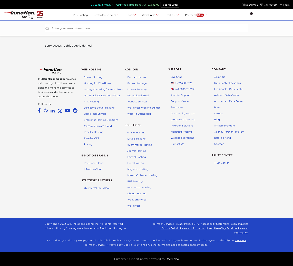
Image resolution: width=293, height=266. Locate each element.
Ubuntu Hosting (136, 193)
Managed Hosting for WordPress (103, 89)
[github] (46, 110)
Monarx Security (137, 89)
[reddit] (75, 110)
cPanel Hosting (136, 132)
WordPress (133, 205)
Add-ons (132, 69)
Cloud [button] (129, 15)
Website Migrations (182, 137)
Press (217, 107)
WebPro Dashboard (139, 113)
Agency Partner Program (229, 131)
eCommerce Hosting (139, 144)
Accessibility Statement (215, 223)
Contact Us (177, 143)
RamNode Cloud (93, 163)
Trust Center (221, 162)
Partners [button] (194, 15)
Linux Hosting (135, 163)
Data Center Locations (227, 82)
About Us (219, 76)
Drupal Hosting (136, 138)
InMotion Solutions (182, 125)
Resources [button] (251, 4)
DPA (196, 223)
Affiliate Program (224, 125)
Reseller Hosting (93, 132)
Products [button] (170, 15)
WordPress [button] (149, 15)
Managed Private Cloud (98, 125)
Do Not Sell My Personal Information (183, 228)
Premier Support (181, 95)
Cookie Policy (132, 244)
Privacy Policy (183, 223)
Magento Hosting (137, 169)
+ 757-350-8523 (183, 82)
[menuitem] (250, 4)
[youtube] (68, 110)
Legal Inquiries (239, 223)
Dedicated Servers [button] (104, 15)
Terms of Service (163, 223)
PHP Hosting (135, 181)
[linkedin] (53, 110)
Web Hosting (91, 69)
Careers (218, 113)
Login (286, 4)
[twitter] (60, 110)
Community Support (183, 113)
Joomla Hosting (136, 150)
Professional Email (138, 95)
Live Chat (176, 76)
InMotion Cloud (93, 169)
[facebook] (40, 110)
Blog (217, 119)
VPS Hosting (91, 101)
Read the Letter (170, 4)
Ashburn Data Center (226, 95)
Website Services (137, 101)
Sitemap (219, 143)
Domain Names (136, 77)
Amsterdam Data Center (228, 101)
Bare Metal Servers (95, 113)
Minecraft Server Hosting (142, 175)
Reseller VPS (91, 138)
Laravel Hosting (136, 156)
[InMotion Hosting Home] (19, 15)
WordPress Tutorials (183, 119)
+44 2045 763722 (184, 89)
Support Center (180, 101)
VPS (80, 15)
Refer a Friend (222, 137)
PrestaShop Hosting (139, 187)
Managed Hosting (181, 131)
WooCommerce (136, 199)
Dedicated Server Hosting (99, 107)
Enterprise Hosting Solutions (101, 119)
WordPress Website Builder (143, 107)
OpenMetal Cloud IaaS (97, 187)
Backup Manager (137, 83)
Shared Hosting (93, 77)
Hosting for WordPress (97, 83)
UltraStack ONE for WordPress (102, 95)
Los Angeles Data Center (228, 89)
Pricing (88, 144)
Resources (177, 107)
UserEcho (172, 259)
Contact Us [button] (270, 4)
